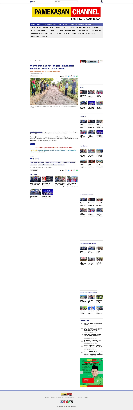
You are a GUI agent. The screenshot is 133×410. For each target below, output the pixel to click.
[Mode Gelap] (102, 1)
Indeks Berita (95, 27)
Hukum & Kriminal (89, 24)
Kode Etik (33, 30)
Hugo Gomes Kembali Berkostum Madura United (91, 166)
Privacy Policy (66, 33)
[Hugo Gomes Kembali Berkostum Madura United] (91, 161)
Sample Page (81, 33)
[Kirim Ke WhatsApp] (77, 76)
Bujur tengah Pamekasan (37, 162)
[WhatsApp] (69, 402)
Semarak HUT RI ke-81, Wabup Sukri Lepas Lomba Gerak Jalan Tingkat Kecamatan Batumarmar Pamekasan (99, 107)
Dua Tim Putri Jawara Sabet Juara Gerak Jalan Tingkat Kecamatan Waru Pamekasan (92, 336)
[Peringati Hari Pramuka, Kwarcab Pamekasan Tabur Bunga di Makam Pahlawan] (91, 297)
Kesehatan (65, 24)
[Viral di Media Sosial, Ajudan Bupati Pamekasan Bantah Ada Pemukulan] (99, 248)
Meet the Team (41, 30)
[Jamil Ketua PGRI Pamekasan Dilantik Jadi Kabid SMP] (99, 297)
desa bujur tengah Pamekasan (53, 162)
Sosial (59, 24)
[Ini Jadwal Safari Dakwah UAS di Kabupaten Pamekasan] (83, 308)
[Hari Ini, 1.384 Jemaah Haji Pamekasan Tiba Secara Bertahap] (99, 308)
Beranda (33, 24)
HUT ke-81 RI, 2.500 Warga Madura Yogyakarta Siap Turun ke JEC (92, 341)
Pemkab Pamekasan (44, 164)
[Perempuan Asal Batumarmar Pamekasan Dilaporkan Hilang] (47, 179)
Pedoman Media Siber (82, 30)
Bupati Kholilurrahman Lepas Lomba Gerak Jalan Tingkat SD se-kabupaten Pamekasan (99, 155)
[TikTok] (72, 402)
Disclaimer (79, 27)
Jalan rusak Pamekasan (69, 162)
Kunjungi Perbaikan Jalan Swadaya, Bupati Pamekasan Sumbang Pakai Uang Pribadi (99, 263)
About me (45, 27)
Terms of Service (35, 36)
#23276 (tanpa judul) (36, 27)
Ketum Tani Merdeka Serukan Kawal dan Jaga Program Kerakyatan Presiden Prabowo (91, 263)
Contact (65, 27)
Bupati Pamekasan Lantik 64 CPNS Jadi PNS (35, 185)
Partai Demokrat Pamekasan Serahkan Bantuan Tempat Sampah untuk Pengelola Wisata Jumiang (34, 198)
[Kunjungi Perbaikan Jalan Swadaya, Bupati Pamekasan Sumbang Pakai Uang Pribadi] (99, 259)
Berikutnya (32, 143)
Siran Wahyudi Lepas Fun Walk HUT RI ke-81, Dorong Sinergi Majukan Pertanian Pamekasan (60, 185)
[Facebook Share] (66, 76)
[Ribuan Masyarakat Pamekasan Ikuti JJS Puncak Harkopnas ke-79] (99, 161)
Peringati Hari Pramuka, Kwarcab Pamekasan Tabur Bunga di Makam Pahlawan (91, 301)
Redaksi (74, 33)
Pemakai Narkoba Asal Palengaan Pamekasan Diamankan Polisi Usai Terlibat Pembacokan (93, 347)
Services (88, 33)
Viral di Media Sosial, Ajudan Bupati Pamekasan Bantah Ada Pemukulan (99, 253)
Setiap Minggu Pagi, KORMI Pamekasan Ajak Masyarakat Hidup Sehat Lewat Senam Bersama (83, 166)
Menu (48, 30)
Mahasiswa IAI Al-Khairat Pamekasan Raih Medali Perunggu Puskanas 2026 (91, 312)
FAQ (84, 27)
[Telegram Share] (74, 76)
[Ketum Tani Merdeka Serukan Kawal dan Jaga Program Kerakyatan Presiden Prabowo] (91, 259)
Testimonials (44, 36)
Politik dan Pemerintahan (49, 24)
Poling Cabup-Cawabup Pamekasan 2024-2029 (43, 33)
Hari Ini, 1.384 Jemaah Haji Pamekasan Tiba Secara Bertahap (99, 312)
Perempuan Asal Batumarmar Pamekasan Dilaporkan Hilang (47, 185)
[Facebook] (61, 402)
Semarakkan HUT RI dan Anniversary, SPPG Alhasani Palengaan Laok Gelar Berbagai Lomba (47, 198)
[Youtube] (67, 402)
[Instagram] (64, 402)
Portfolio (59, 33)
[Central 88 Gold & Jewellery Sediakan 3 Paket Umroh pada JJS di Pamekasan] (99, 199)
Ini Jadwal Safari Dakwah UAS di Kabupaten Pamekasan (83, 312)
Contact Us (72, 27)
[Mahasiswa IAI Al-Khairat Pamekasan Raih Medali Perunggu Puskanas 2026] (91, 308)
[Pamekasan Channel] (66, 13)
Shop (93, 33)
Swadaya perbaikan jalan (57, 164)
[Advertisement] (66, 49)
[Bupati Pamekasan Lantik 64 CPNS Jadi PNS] (35, 179)
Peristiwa (39, 24)
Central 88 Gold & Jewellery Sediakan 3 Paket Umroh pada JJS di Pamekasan (99, 204)
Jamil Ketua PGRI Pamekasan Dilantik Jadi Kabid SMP (99, 301)
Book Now (58, 27)
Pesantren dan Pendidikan (77, 24)
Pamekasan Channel (70, 30)
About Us (52, 27)
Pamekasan (34, 164)
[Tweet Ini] (69, 76)
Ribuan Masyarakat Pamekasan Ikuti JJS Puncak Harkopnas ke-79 (99, 166)
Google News (50, 147)
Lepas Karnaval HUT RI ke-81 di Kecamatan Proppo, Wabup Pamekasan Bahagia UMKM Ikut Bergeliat (72, 185)
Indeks (89, 27)
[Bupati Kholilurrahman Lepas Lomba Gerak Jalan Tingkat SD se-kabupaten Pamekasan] (99, 151)
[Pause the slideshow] (98, 372)
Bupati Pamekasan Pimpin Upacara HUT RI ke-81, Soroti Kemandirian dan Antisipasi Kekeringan (83, 263)
